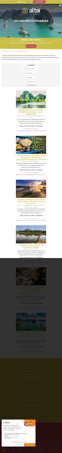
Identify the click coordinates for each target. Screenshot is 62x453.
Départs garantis (31, 85)
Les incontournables (31, 377)
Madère (58, 445)
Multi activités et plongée (31, 368)
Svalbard (28, 451)
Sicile (56, 448)
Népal (13, 448)
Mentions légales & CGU (31, 397)
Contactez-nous (31, 408)
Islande (41, 445)
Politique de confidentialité (31, 391)
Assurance (31, 385)
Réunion (50, 448)
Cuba (39, 442)
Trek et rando (31, 365)
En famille (31, 371)
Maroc (8, 448)
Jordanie (51, 445)
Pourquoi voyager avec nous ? (31, 415)
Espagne (56, 442)
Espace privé (23, 2)
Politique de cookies (31, 394)
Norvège (19, 448)
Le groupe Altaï (31, 405)
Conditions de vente (31, 388)
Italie (45, 445)
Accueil (13, 51)
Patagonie (31, 448)
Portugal (43, 448)
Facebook (29, 418)
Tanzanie (35, 451)
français (28, 2)
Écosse (45, 442)
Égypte (50, 442)
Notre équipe (31, 412)
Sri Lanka (21, 451)
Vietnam (42, 451)
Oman (25, 448)
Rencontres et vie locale (31, 374)
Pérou (38, 448)
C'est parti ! (32, 46)
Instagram (32, 418)
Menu (60, 5)
